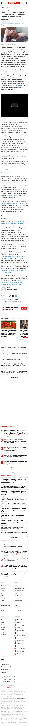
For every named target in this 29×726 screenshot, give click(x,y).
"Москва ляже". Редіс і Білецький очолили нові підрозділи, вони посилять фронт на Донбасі (15, 441)
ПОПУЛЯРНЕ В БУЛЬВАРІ (9, 541)
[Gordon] (14, 3)
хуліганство (10, 299)
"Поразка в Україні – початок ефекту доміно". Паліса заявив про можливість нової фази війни (14, 504)
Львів (2, 622)
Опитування (17, 608)
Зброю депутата (13, 195)
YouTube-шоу (17, 610)
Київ (2, 619)
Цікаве (2, 610)
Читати (24, 308)
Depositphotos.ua (20, 698)
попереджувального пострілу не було (14, 203)
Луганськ (3, 637)
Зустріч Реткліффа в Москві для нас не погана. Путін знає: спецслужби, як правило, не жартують (14, 365)
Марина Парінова (6, 304)
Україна (3, 299)
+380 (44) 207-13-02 (9, 679)
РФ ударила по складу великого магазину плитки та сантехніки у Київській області (13, 486)
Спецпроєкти (17, 612)
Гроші (2, 590)
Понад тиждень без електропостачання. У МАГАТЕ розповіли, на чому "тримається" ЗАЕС (14, 498)
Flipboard (19, 643)
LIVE (15, 598)
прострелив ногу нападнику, (16, 185)
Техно (2, 600)
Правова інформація (6, 666)
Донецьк (3, 627)
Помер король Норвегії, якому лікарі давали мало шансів (14, 573)
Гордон (2, 7)
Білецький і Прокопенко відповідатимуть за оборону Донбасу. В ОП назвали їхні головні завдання (13, 493)
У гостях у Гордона (19, 590)
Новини (3, 582)
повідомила (19, 85)
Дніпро (3, 632)
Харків (2, 629)
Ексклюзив (17, 600)
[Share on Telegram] (16, 296)
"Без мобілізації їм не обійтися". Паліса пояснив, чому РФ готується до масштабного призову (14, 522)
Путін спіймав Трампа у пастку (11, 359)
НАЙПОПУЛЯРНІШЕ (7, 426)
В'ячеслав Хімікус (17, 301)
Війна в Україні (4, 585)
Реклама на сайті (5, 664)
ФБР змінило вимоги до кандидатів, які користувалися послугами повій (12, 528)
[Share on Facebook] (10, 296)
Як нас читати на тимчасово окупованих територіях (7, 671)
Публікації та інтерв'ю (20, 588)
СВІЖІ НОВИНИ (6, 475)
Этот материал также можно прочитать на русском (14, 24)
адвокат (16, 299)
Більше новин (14, 537)
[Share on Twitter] (13, 296)
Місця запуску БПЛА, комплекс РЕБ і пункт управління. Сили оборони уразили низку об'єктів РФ (13, 510)
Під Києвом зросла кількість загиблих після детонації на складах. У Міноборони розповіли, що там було (13, 481)
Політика (8, 7)
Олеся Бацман (20, 638)
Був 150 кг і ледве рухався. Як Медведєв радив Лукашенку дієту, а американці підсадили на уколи (15, 449)
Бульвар (4, 318)
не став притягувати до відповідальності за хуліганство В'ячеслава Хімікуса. (13, 282)
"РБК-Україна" (19, 244)
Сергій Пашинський (6, 301)
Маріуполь (3, 634)
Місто (2, 616)
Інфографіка (4, 608)
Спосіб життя (4, 603)
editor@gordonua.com (9, 681)
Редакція (3, 661)
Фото (15, 603)
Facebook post (6, 173)
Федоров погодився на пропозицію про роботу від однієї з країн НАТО (15, 462)
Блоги (15, 593)
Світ (2, 593)
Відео (15, 605)
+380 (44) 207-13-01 (9, 677)
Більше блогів (14, 377)
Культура (3, 598)
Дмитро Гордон (21, 619)
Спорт (2, 595)
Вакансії (3, 659)
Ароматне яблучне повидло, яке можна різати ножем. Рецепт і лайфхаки (15, 545)
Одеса (2, 624)
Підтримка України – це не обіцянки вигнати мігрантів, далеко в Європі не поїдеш (14, 372)
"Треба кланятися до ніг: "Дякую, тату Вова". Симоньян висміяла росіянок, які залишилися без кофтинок (15, 567)
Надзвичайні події (5, 605)
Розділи (16, 582)
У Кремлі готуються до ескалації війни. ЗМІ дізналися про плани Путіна (15, 456)
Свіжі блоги (5, 345)
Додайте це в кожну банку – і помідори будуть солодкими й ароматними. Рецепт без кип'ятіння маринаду (8, 333)
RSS (18, 645)
